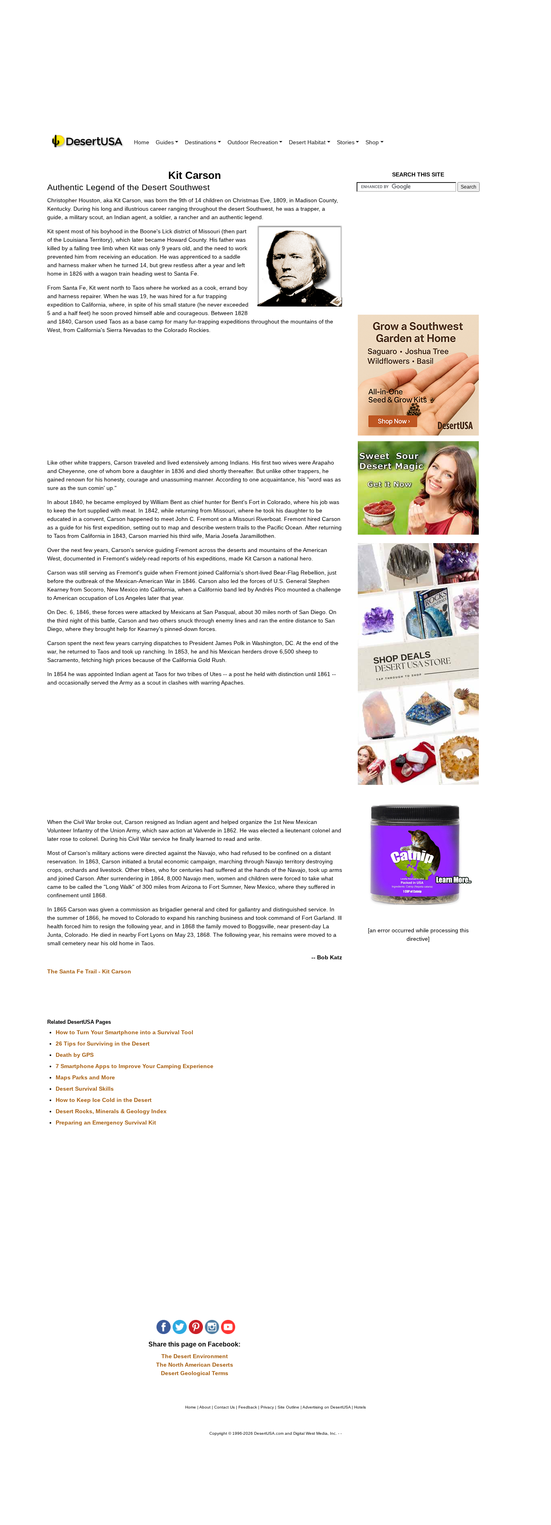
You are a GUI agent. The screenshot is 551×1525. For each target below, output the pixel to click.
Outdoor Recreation (252, 142)
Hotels (360, 1407)
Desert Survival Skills (85, 1088)
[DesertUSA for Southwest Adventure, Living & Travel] (88, 141)
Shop (372, 142)
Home (141, 142)
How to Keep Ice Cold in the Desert (104, 1100)
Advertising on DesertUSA (327, 1407)
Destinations (200, 142)
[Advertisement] (275, 72)
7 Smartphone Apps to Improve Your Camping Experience (134, 1066)
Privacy (267, 1407)
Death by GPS (75, 1055)
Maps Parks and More (85, 1077)
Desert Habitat (307, 142)
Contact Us (224, 1407)
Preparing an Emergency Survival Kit (106, 1122)
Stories (346, 142)
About (205, 1407)
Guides (165, 142)
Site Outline (288, 1407)
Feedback (247, 1407)
